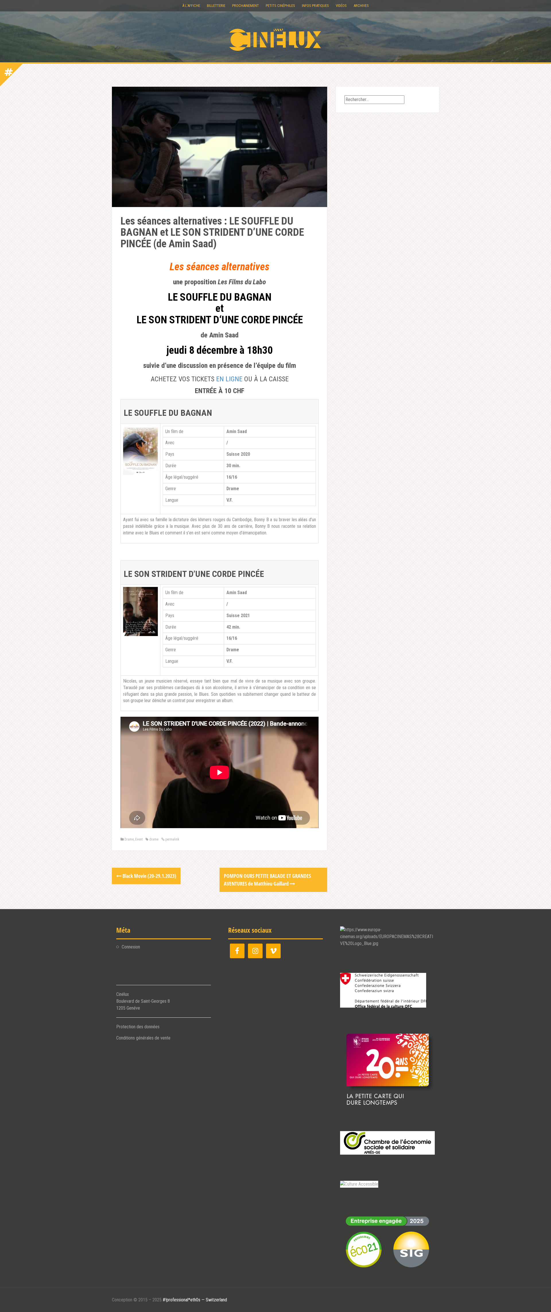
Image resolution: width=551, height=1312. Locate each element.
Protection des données (138, 1026)
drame (153, 839)
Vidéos (341, 5)
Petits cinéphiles (280, 5)
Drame (129, 839)
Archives (361, 5)
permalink (171, 839)
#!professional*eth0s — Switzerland (195, 1300)
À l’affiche (191, 5)
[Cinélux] (275, 39)
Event (139, 839)
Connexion (131, 947)
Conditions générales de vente (143, 1038)
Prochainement (245, 5)
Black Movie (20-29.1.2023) (148, 875)
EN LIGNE (229, 379)
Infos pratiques (315, 5)
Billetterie (216, 5)
